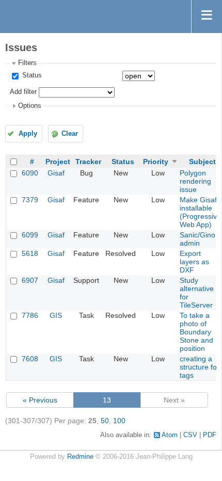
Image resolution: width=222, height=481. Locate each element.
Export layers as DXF (194, 261)
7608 (30, 359)
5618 (30, 253)
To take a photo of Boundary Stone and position (196, 331)
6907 (30, 280)
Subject (202, 161)
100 (119, 420)
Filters (27, 63)
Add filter (23, 91)
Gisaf (56, 173)
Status (31, 75)
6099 (30, 235)
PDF (209, 435)
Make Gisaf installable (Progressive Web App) (200, 212)
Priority (155, 161)
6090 (30, 173)
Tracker (88, 161)
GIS (56, 315)
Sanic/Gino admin (197, 239)
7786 (30, 315)
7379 (30, 200)
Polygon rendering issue (195, 181)
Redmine (80, 456)
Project (57, 161)
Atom (170, 435)
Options (29, 105)
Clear (69, 133)
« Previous (40, 400)
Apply (28, 133)
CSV (190, 435)
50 (105, 420)
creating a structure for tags (199, 367)
